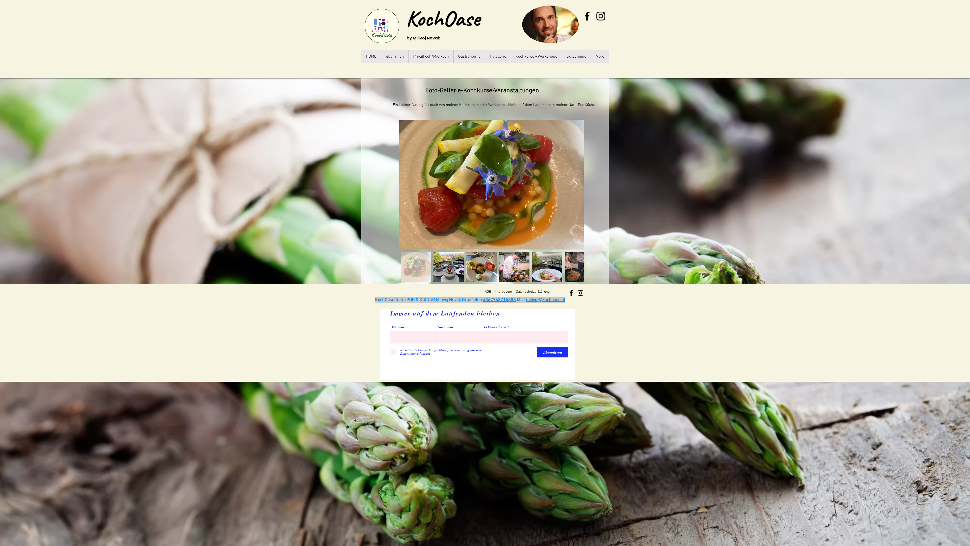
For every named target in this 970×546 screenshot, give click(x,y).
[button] (536, 56)
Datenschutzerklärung (533, 292)
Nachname (446, 327)
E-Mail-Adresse (495, 327)
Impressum (503, 292)
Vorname (398, 327)
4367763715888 (499, 300)
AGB (488, 292)
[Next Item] (575, 185)
